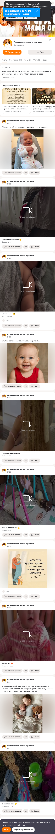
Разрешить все (14, 17)
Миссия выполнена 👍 (11, 239)
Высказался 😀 (8, 314)
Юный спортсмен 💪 (11, 527)
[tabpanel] (27, 466)
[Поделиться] (25, 173)
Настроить (30, 17)
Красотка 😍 (7, 663)
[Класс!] (3, 320)
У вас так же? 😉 (9, 804)
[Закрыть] (37, 10)
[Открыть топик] (16, 101)
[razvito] (4, 122)
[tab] (4, 60)
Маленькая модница (11, 453)
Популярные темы (10, 85)
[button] (12, 52)
